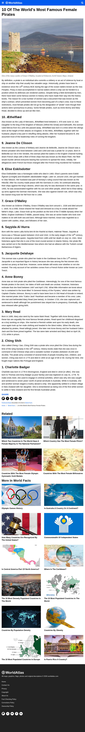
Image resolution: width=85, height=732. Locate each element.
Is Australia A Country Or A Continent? (61, 508)
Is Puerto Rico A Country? (55, 659)
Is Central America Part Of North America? (20, 569)
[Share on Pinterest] (16, 398)
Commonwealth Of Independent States (61, 537)
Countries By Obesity (53, 630)
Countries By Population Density (16, 630)
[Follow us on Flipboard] (3, 713)
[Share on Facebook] (7, 398)
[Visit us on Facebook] (7, 713)
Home (4, 681)
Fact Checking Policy (9, 699)
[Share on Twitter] (11, 398)
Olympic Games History (12, 508)
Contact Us (5, 685)
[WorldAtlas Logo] (15, 3)
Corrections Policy (8, 702)
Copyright (5, 692)
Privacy (4, 688)
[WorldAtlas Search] (82, 3)
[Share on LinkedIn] (20, 398)
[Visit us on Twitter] (12, 713)
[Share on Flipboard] (3, 398)
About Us (5, 695)
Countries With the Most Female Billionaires (63, 473)
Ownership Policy (8, 706)
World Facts (28, 403)
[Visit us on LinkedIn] (21, 713)
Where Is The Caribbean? (55, 569)
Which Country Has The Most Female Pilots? (63, 441)
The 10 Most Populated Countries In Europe (21, 659)
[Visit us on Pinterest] (16, 713)
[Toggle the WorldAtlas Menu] (3, 3)
